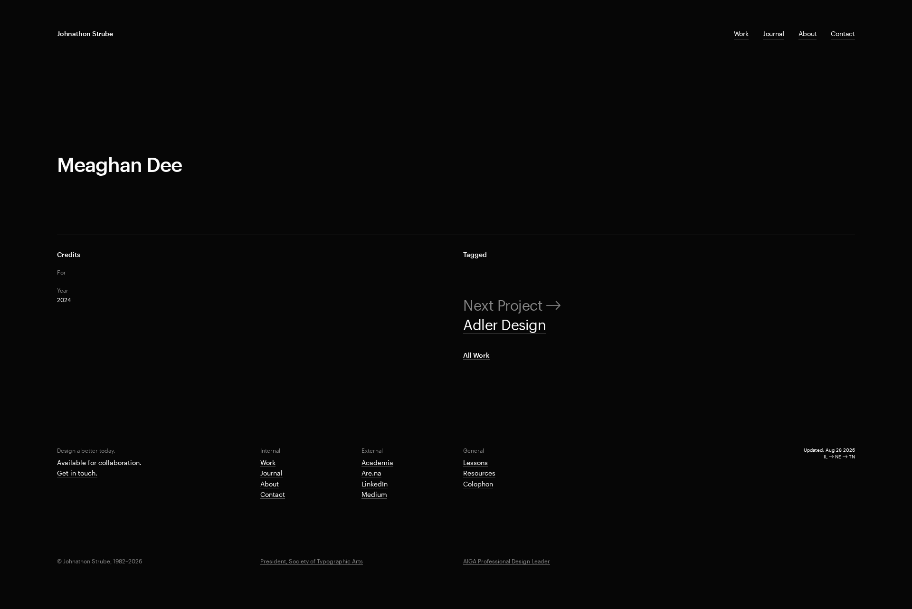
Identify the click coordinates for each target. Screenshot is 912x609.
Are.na (371, 473)
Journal (774, 33)
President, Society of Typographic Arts (311, 561)
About (807, 33)
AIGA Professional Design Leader (506, 561)
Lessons (475, 462)
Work (741, 33)
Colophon (478, 484)
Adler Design (504, 324)
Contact (843, 33)
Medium (374, 494)
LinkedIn (374, 484)
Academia (377, 462)
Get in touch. (77, 473)
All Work (476, 355)
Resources (479, 473)
